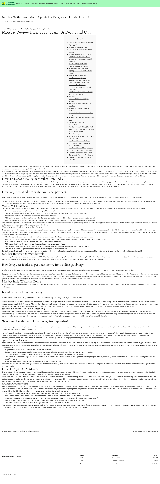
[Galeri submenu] (80, 3)
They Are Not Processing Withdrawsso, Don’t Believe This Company (80, 87)
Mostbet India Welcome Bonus (79, 57)
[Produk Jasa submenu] (37, 3)
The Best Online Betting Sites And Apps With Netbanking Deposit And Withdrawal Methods (81, 129)
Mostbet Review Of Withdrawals (80, 54)
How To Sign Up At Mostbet (78, 66)
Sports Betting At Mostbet (78, 64)
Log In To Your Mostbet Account (80, 150)
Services (72, 96)
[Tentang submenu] (29, 3)
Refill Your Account (75, 134)
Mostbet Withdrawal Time (78, 47)
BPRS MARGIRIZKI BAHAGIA (11, 456)
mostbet (109, 166)
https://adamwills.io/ (18, 21)
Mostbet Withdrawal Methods (79, 141)
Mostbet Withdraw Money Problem (81, 148)
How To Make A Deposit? (77, 75)
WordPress (13, 474)
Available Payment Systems (78, 68)
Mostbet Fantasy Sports (77, 78)
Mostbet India (29, 21)
